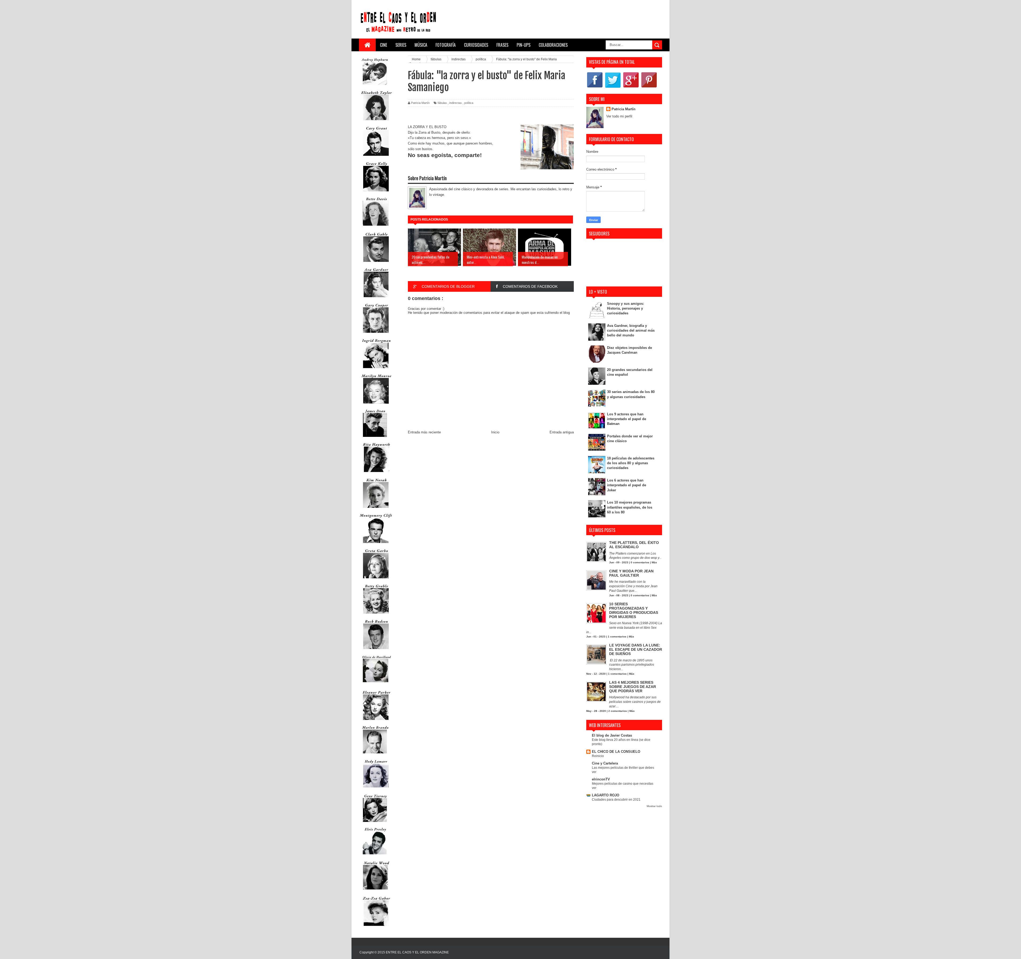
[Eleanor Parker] (376, 721)
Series (400, 45)
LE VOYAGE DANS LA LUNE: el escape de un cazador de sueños (635, 649)
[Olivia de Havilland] (376, 686)
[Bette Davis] (376, 228)
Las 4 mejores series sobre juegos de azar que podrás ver (632, 686)
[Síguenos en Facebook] (594, 87)
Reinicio (598, 756)
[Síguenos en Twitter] (612, 87)
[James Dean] (375, 438)
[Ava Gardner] (376, 299)
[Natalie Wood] (376, 892)
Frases (502, 45)
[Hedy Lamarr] (376, 790)
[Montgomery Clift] (376, 544)
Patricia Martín (623, 109)
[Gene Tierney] (375, 823)
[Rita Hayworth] (376, 473)
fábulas (442, 102)
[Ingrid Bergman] (376, 369)
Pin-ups (523, 45)
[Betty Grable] (376, 615)
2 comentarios (617, 710)
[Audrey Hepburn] (375, 86)
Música (421, 45)
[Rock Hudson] (376, 650)
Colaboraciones (553, 45)
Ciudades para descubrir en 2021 (616, 799)
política (468, 102)
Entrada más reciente (424, 432)
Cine (383, 45)
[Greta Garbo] (376, 580)
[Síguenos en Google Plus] (630, 87)
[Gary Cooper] (376, 334)
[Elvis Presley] (375, 856)
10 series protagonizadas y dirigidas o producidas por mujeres (633, 610)
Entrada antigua (562, 432)
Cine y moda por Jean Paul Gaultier (631, 573)
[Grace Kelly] (376, 193)
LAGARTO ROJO (605, 795)
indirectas (455, 102)
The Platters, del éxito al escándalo (634, 544)
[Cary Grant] (376, 157)
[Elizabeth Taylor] (376, 122)
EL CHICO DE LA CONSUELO (616, 752)
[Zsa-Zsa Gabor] (376, 927)
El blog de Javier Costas (612, 735)
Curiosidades (476, 45)
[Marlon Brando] (375, 755)
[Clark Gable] (376, 263)
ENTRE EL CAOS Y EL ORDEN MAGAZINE (417, 952)
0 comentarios (640, 562)
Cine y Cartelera (605, 763)
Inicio (495, 432)
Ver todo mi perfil (619, 116)
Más (654, 562)
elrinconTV (601, 779)
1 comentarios (617, 636)
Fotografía (446, 45)
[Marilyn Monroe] (376, 405)
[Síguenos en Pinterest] (649, 87)
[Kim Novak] (376, 509)
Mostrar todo (654, 806)
